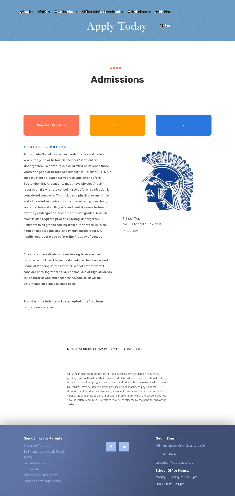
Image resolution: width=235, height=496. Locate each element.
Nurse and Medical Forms (41, 475)
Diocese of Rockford (37, 446)
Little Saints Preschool (101, 12)
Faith (42, 12)
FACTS (28, 457)
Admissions (137, 12)
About (25, 12)
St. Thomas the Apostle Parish (44, 451)
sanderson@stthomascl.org (175, 462)
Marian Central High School (43, 481)
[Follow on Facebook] (111, 446)
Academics (64, 12)
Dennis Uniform (35, 463)
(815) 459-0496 (166, 454)
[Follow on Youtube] (124, 446)
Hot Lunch (31, 469)
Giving (165, 26)
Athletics (162, 12)
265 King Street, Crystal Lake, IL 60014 (182, 446)
